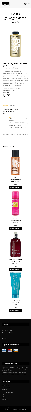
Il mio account (5, 399)
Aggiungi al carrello (15, 187)
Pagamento (4, 389)
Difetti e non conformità (7, 392)
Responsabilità (5, 396)
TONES (7, 92)
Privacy (3, 397)
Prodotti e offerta (6, 387)
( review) (12, 105)
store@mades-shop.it (9, 332)
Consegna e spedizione (7, 391)
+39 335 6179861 (8, 330)
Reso (3, 394)
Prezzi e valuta (5, 385)
